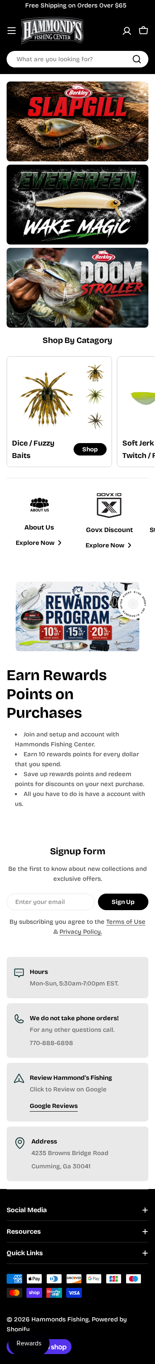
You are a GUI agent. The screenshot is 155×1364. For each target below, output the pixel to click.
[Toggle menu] (12, 31)
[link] (95, 373)
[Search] (137, 59)
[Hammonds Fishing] (77, 121)
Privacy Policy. (81, 931)
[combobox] (77, 59)
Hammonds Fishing (60, 1319)
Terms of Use (125, 921)
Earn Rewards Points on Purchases (57, 694)
